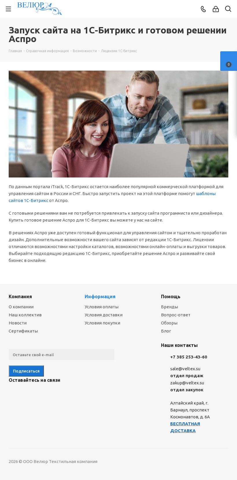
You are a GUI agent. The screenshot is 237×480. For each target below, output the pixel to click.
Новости (18, 322)
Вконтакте (14, 393)
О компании (21, 306)
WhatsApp (58, 393)
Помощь (170, 296)
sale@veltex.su (185, 368)
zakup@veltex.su (187, 382)
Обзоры (169, 322)
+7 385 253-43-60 (188, 356)
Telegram (29, 393)
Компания (20, 296)
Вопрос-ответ (175, 314)
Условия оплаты (101, 306)
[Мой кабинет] (216, 9)
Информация (100, 296)
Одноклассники (43, 393)
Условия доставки (104, 314)
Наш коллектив (25, 314)
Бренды (169, 306)
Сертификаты (23, 330)
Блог (166, 330)
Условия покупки (102, 322)
